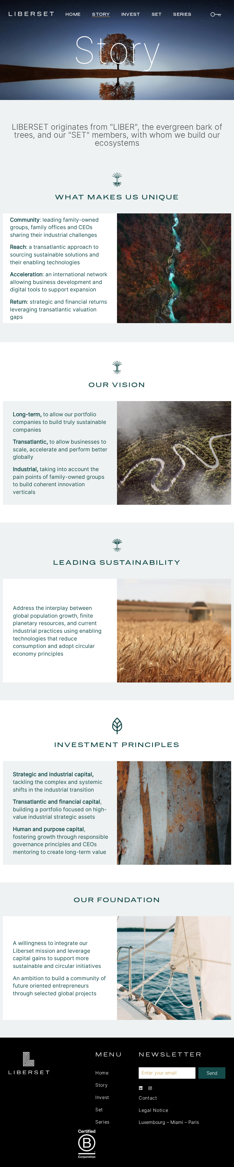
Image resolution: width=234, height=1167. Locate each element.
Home (73, 15)
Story (101, 15)
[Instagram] (150, 1088)
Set (157, 15)
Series (182, 15)
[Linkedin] (141, 1088)
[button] (215, 16)
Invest (131, 15)
